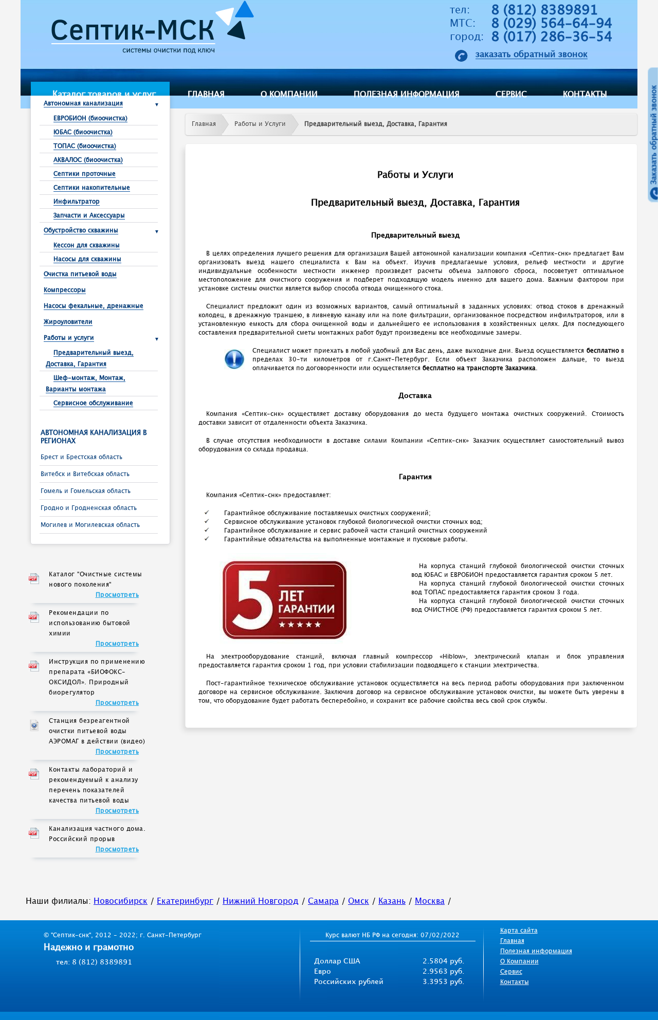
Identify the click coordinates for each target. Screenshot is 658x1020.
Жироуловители (68, 322)
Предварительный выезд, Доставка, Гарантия (375, 124)
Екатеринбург (185, 901)
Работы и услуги (69, 338)
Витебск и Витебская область (85, 474)
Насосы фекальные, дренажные (93, 306)
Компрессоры (65, 290)
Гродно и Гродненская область (89, 508)
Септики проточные (84, 174)
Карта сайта (519, 931)
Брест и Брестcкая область (81, 457)
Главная (206, 95)
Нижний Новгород (261, 901)
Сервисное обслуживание (93, 403)
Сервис (511, 95)
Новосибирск (121, 901)
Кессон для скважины (86, 245)
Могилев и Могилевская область (90, 525)
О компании (289, 95)
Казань (392, 901)
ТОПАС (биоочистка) (84, 146)
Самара (323, 901)
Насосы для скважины (87, 259)
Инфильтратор (76, 202)
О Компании (519, 961)
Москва (430, 901)
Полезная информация (407, 95)
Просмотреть (117, 595)
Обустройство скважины (81, 230)
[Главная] (149, 30)
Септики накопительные (91, 188)
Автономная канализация (83, 103)
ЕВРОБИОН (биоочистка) (90, 118)
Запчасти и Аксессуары (89, 215)
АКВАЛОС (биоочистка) (88, 160)
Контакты (585, 95)
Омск (358, 901)
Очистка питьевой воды (80, 274)
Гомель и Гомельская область (86, 491)
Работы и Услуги (260, 124)
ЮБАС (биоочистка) (83, 132)
